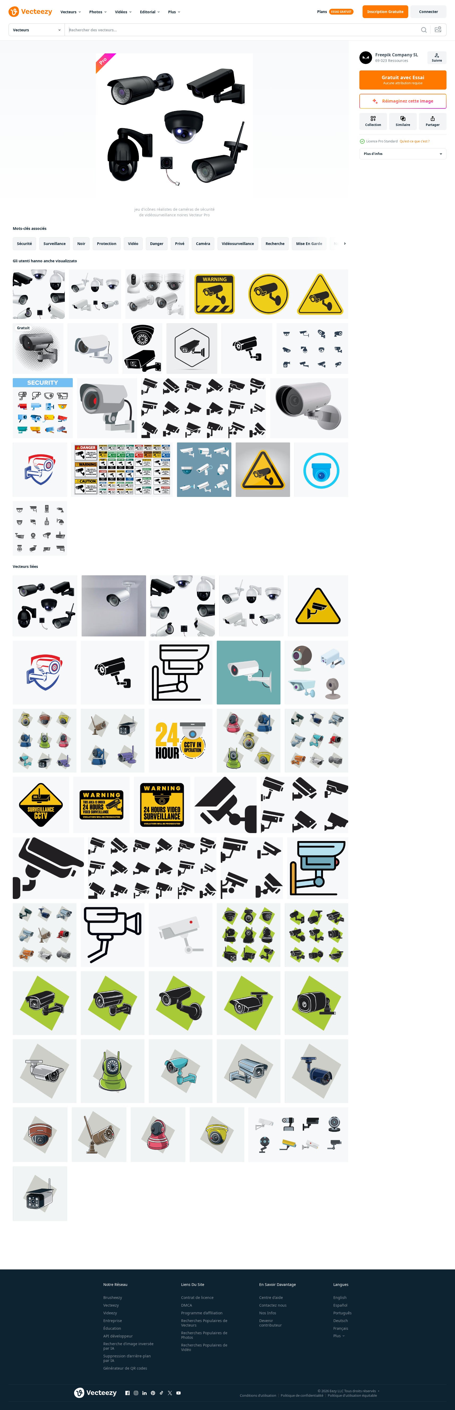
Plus (172, 11)
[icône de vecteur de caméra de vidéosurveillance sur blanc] (321, 469)
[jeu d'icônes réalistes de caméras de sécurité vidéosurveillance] (95, 294)
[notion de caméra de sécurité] (252, 868)
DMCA (186, 1305)
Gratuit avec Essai (403, 80)
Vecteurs (68, 11)
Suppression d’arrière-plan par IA (127, 1358)
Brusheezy (112, 1297)
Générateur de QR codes (125, 1368)
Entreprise (112, 1320)
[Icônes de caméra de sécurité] (40, 528)
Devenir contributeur (270, 1323)
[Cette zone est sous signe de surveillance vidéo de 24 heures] (122, 469)
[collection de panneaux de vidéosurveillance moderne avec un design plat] (41, 805)
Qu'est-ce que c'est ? (415, 141)
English (340, 1297)
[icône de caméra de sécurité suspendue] (93, 348)
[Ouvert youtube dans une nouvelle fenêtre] (178, 1393)
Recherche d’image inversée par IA (128, 1346)
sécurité (24, 243)
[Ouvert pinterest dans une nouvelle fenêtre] (153, 1393)
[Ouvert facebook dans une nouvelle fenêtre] (127, 1393)
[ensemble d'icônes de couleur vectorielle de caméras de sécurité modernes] (43, 408)
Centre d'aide (271, 1297)
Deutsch (340, 1320)
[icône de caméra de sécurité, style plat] (180, 935)
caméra (203, 243)
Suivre (437, 60)
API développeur (118, 1336)
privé (179, 243)
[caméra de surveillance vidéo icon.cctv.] (269, 294)
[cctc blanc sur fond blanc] (309, 408)
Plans (322, 11)
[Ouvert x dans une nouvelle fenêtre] (170, 1393)
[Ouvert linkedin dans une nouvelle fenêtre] (144, 1393)
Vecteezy (111, 1305)
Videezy (110, 1312)
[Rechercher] (424, 30)
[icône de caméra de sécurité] (192, 348)
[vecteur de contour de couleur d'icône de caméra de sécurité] (317, 868)
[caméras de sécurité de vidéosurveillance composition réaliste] (39, 294)
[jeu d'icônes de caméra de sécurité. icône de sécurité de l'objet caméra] (203, 408)
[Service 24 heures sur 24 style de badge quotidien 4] (180, 740)
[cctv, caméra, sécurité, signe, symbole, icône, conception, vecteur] (247, 348)
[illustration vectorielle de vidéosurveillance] (38, 348)
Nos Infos (267, 1312)
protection (106, 243)
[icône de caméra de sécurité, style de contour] (180, 672)
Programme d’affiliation (202, 1312)
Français (340, 1328)
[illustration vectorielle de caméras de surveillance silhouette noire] (142, 348)
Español (340, 1305)
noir (81, 243)
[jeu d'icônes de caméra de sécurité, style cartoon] (316, 672)
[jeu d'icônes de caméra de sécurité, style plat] (298, 1134)
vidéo (133, 243)
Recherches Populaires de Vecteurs (204, 1323)
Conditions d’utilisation (258, 1395)
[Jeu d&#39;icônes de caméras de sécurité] (204, 469)
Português (342, 1312)
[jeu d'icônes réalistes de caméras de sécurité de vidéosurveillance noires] (45, 605)
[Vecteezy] (30, 11)
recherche (275, 243)
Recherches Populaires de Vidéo (204, 1347)
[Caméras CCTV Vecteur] (312, 348)
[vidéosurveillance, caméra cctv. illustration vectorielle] (248, 672)
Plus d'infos (373, 153)
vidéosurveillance (238, 243)
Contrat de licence (197, 1297)
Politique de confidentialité (302, 1395)
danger (156, 243)
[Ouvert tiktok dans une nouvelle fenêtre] (161, 1393)
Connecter (428, 11)
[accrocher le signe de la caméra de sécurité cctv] (107, 408)
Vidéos (121, 11)
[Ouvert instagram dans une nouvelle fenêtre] (136, 1393)
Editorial (147, 11)
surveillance (55, 243)
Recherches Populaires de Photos (204, 1335)
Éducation (112, 1328)
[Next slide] (340, 243)
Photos (95, 11)
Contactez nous (273, 1305)
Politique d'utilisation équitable (352, 1395)
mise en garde (309, 243)
